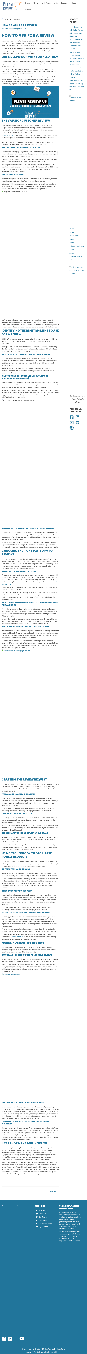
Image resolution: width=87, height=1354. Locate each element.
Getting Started (76, 256)
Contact (72, 243)
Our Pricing (43, 1217)
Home (71, 229)
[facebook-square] (72, 417)
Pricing (72, 232)
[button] (67, 3)
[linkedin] (78, 417)
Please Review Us (17, 937)
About (71, 249)
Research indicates (8, 135)
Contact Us (43, 1220)
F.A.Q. (71, 239)
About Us (42, 1214)
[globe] (72, 428)
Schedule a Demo (77, 246)
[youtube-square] (72, 422)
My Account (43, 1227)
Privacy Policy (60, 1349)
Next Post (54, 1191)
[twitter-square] (78, 422)
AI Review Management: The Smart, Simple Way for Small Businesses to (77, 83)
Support (74, 260)
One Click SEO (55, 1352)
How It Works (74, 236)
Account (72, 253)
